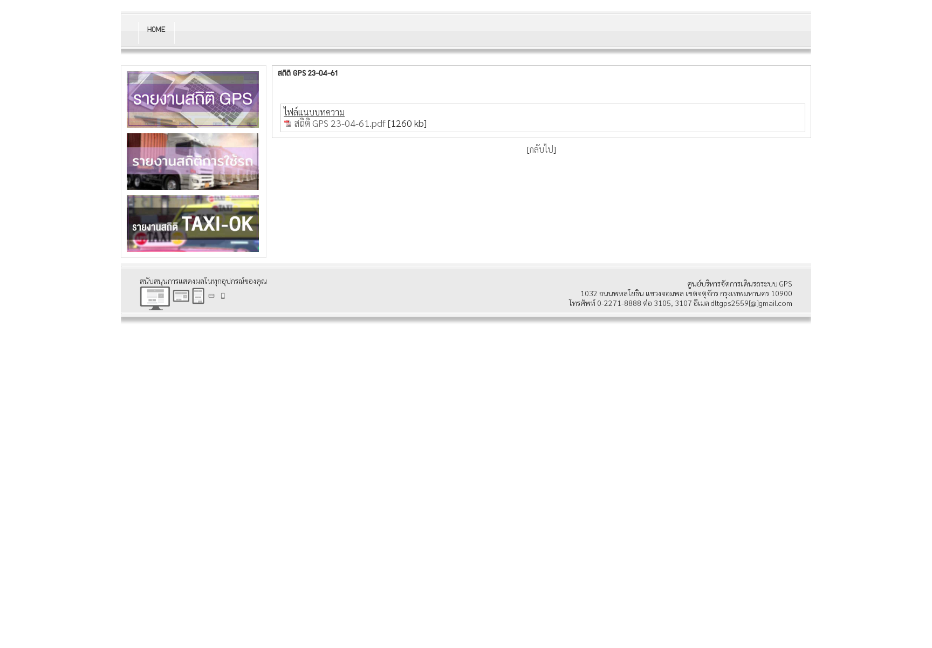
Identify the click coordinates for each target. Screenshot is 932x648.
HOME (156, 30)
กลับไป (541, 149)
